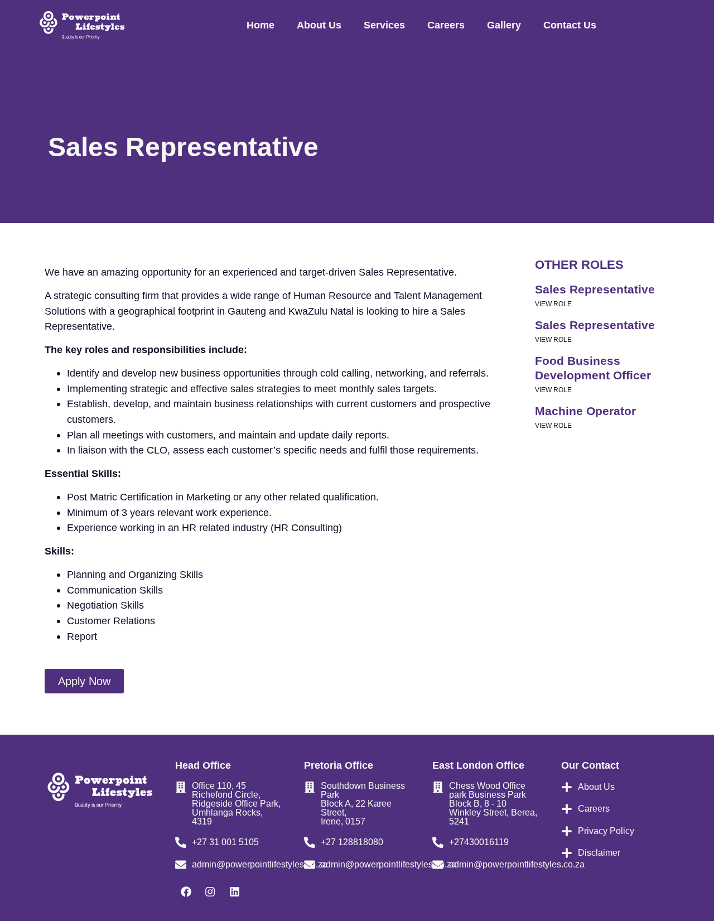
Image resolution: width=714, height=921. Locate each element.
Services (384, 25)
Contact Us (569, 25)
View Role (553, 304)
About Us (319, 25)
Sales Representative (595, 289)
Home (260, 25)
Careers (446, 25)
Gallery (504, 25)
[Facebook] (185, 892)
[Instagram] (210, 892)
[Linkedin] (234, 892)
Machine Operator (585, 410)
